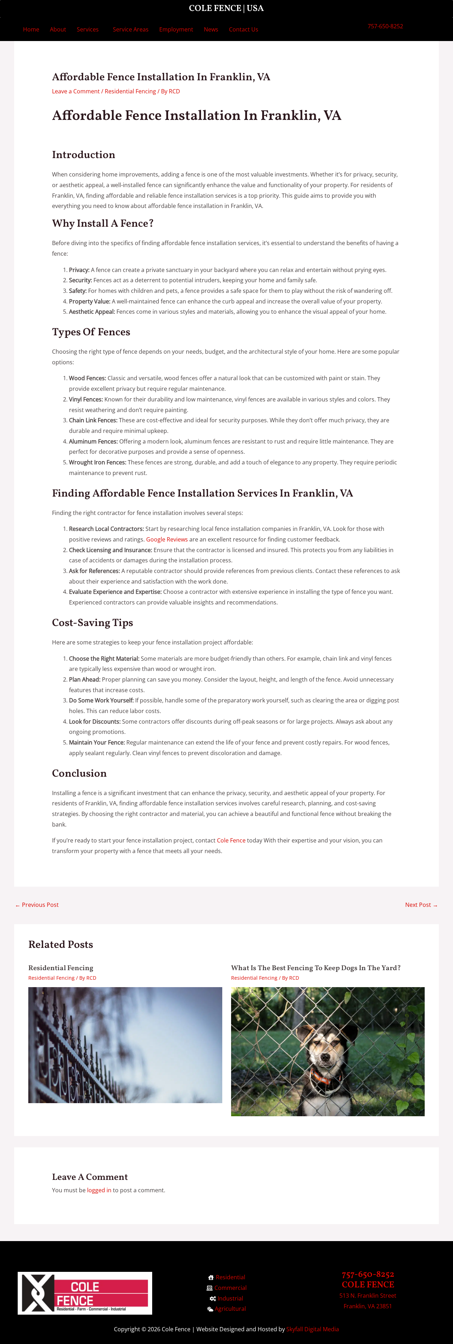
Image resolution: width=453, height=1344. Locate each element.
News (211, 29)
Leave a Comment (76, 91)
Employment (176, 29)
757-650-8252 (385, 26)
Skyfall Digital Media (312, 1329)
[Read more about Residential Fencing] (125, 1044)
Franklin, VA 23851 (368, 1306)
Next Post (421, 905)
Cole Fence (231, 840)
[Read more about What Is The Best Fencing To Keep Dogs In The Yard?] (328, 1051)
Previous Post (37, 905)
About (58, 29)
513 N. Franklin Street (367, 1295)
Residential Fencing (130, 91)
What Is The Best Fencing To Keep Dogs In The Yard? (316, 968)
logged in (99, 1190)
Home (31, 29)
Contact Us (243, 29)
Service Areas (131, 29)
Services (88, 29)
